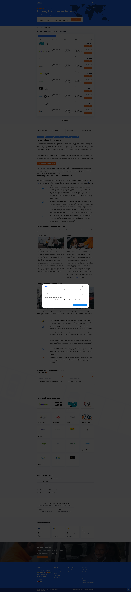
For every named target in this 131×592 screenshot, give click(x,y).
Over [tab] (81, 289)
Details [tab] (65, 289)
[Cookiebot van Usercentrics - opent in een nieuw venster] (82, 286)
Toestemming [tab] (50, 289)
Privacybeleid (66, 300)
